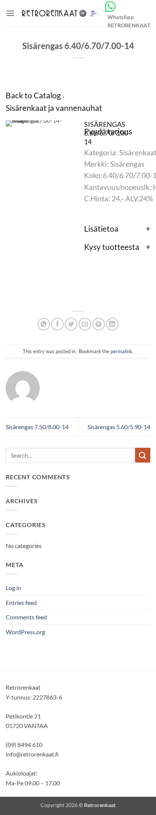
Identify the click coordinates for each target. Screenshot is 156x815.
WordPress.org (25, 631)
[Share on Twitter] (71, 324)
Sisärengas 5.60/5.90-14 (118, 426)
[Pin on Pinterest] (98, 324)
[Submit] (142, 455)
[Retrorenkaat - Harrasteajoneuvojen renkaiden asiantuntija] (59, 13)
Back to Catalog (34, 95)
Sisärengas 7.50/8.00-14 (37, 426)
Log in (13, 587)
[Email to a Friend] (85, 324)
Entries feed (21, 602)
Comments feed (26, 617)
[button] (10, 13)
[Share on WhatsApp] (43, 324)
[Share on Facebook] (57, 324)
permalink (121, 351)
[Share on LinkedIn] (112, 324)
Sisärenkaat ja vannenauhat (54, 107)
